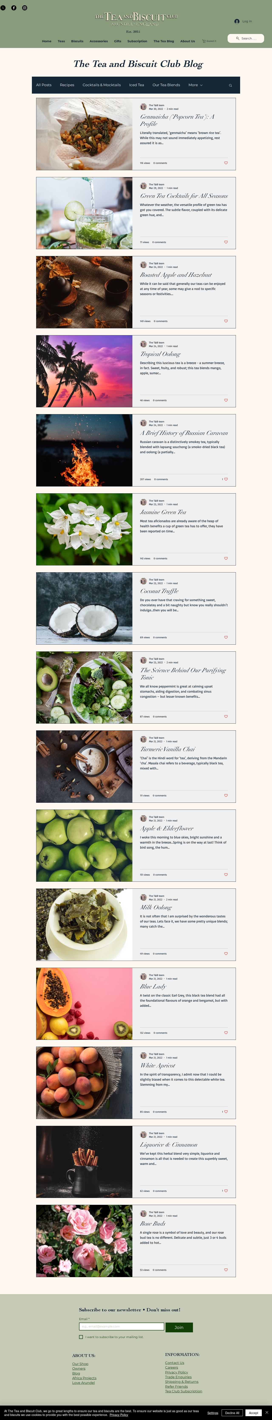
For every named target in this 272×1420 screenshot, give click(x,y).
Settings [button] (212, 1413)
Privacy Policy (176, 1372)
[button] (98, 41)
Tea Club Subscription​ (183, 1391)
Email (84, 1319)
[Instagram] (24, 7)
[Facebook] (13, 7)
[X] (3, 7)
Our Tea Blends (166, 85)
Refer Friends (176, 1387)
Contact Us (174, 1363)
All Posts (43, 85)
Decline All (232, 1413)
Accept (253, 1413)
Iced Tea (136, 85)
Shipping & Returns (181, 1382)
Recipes (67, 85)
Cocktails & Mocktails (102, 85)
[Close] (266, 1413)
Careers (171, 1367)
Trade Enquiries (178, 1377)
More (193, 85)
